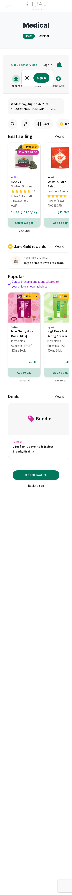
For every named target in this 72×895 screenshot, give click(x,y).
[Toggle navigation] (8, 6)
